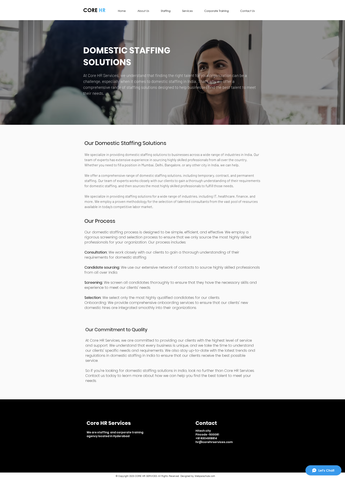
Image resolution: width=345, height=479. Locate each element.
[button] (165, 10)
